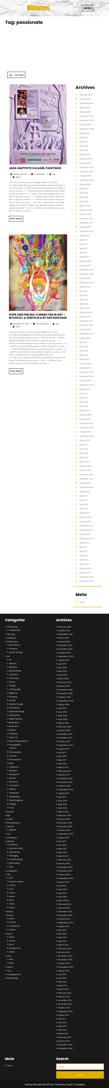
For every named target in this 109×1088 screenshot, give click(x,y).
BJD (8, 815)
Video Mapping (16, 800)
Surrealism (14, 785)
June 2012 (84, 500)
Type (11, 866)
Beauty (10, 811)
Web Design (12, 978)
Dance (12, 937)
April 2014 (84, 406)
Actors (12, 918)
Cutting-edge (15, 689)
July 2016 (83, 291)
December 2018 (86, 167)
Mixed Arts (14, 726)
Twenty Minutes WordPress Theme (43, 1084)
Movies (10, 915)
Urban (12, 903)
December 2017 (86, 218)
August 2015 (85, 338)
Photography (15, 744)
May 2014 (84, 402)
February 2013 (86, 466)
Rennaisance (15, 759)
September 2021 (87, 103)
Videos (12, 951)
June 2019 (84, 141)
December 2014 (86, 372)
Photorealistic (15, 752)
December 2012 (86, 474)
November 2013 (86, 427)
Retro (11, 763)
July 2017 (83, 240)
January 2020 (85, 112)
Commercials (15, 630)
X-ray (11, 807)
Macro (13, 748)
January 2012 (85, 521)
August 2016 (85, 286)
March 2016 (85, 308)
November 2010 (86, 581)
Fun (8, 834)
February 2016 (86, 312)
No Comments (40, 323)
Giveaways (12, 837)
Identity (10, 841)
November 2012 (86, 478)
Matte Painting (15, 719)
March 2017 (85, 257)
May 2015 (84, 350)
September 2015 (87, 333)
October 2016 (85, 278)
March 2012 (85, 513)
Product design (16, 859)
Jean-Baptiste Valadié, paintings (35, 168)
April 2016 (84, 304)
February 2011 (86, 568)
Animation (11, 638)
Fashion (10, 826)
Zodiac (12, 907)
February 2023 (86, 94)
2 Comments (37, 174)
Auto (11, 878)
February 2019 (86, 158)
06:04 (15, 177)
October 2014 (85, 380)
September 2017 (87, 231)
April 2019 (84, 150)
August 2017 (85, 235)
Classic (12, 682)
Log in (82, 602)
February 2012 (86, 517)
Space (10, 967)
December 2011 (86, 525)
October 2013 (85, 432)
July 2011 (83, 547)
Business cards (16, 848)
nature (12, 896)
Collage (12, 685)
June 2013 (84, 449)
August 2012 (85, 491)
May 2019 (84, 146)
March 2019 (85, 154)
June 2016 (84, 295)
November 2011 (86, 530)
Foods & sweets (16, 881)
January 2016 (85, 316)
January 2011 (85, 572)
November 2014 (86, 376)
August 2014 (85, 389)
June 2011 (84, 551)
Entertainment (13, 822)
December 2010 (86, 577)
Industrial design (16, 711)
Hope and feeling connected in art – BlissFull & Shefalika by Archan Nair (38, 316)
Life (8, 874)
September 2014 (87, 385)
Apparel (12, 829)
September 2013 (87, 436)
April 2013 (84, 457)
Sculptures (14, 767)
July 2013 (83, 444)
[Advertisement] (54, 50)
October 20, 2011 (19, 174)
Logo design (14, 852)
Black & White (15, 670)
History (12, 885)
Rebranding (14, 863)
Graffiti (12, 700)
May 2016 (84, 299)
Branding (13, 844)
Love (11, 889)
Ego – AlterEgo (16, 74)
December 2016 (86, 269)
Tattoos (12, 789)
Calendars (13, 674)
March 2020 (85, 107)
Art (8, 656)
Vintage (12, 804)
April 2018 (84, 201)
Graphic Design (16, 704)
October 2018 (85, 176)
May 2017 (84, 248)
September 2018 (87, 180)
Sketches (13, 770)
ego (51, 174)
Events (12, 940)
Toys (9, 970)
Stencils (12, 778)
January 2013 (85, 470)
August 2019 (85, 133)
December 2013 (86, 423)
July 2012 (83, 496)
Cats (11, 959)
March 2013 (85, 461)
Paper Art (13, 737)
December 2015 (86, 321)
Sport (11, 900)
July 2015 (83, 342)
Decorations (14, 645)
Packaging (13, 855)
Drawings (13, 696)
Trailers (12, 929)
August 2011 (85, 542)
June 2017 (84, 244)
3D (10, 659)
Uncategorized (14, 974)
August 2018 (85, 184)
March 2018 (85, 205)
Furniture (13, 648)
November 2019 (86, 120)
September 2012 (87, 487)
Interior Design (16, 652)
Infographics (14, 715)
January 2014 (85, 419)
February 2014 (86, 414)
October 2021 (85, 99)
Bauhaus (13, 667)
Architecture (12, 641)
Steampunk (14, 774)
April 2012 (84, 508)
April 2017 (84, 252)
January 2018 (85, 214)
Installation (12, 871)
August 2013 (85, 440)
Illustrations (14, 707)
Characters (14, 678)
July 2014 (83, 393)
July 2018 (83, 188)
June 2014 (84, 397)
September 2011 (87, 538)
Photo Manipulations (18, 741)
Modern (12, 730)
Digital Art (13, 693)
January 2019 (85, 163)
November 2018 (86, 171)
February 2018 (86, 210)
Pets (9, 956)
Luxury (12, 892)
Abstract (12, 663)
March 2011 (85, 564)
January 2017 (85, 265)
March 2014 (85, 410)
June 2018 (84, 193)
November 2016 (86, 274)
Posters (12, 922)
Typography (14, 796)
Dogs (11, 963)
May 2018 (84, 197)
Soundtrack (14, 926)
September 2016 (87, 282)
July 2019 (83, 137)
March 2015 (85, 359)
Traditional (14, 792)
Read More (16, 218)
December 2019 (86, 116)
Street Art (13, 781)
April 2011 (84, 560)
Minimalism (14, 722)
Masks (10, 911)
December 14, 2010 (20, 323)
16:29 (15, 326)
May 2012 (84, 504)
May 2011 (84, 555)
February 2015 (86, 363)
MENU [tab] (87, 8)
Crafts (10, 819)
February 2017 (86, 261)
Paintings (13, 733)
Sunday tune (15, 948)
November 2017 (86, 222)
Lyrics (11, 944)
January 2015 (85, 368)
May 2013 (84, 453)
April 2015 (84, 355)
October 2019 (85, 124)
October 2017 (85, 227)
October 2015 (85, 329)
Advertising (12, 626)
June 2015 (84, 346)
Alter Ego (11, 634)
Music (9, 933)
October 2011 (85, 534)
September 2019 (87, 129)
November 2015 (86, 325)
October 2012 (85, 483)
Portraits (13, 755)
